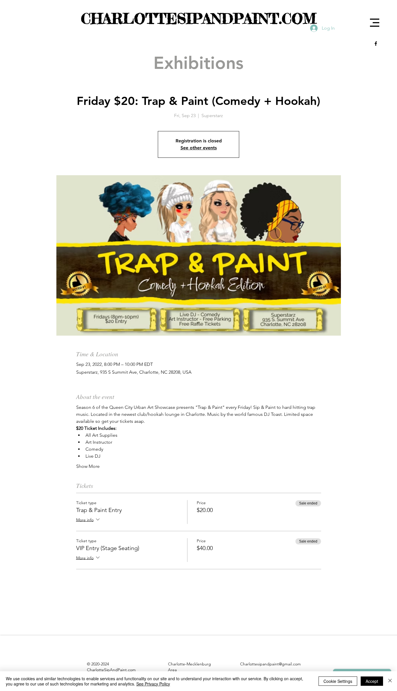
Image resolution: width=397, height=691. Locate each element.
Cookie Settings (337, 681)
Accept (372, 681)
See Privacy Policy (153, 684)
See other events (198, 148)
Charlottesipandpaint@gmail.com (270, 664)
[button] (374, 22)
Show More (88, 466)
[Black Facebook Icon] (376, 43)
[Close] (390, 681)
